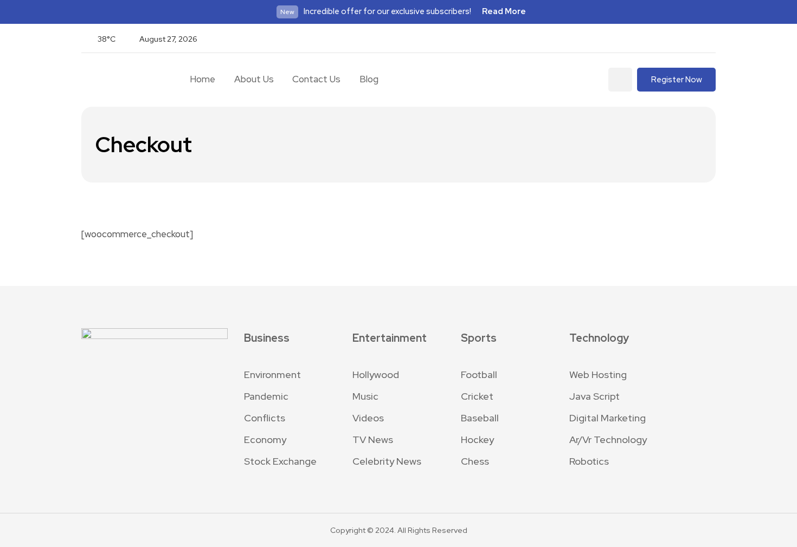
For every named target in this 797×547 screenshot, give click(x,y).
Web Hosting (598, 374)
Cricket (477, 396)
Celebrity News (386, 461)
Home (202, 79)
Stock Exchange (280, 461)
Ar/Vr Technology (608, 439)
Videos (368, 418)
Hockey (477, 439)
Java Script (594, 396)
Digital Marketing (607, 418)
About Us (254, 79)
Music (365, 396)
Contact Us (316, 79)
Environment (272, 374)
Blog (368, 79)
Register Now (676, 79)
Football (479, 374)
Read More (504, 11)
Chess (475, 461)
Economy (265, 439)
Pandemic (266, 396)
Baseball (480, 418)
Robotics (589, 461)
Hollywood (375, 374)
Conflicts (264, 418)
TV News (372, 439)
